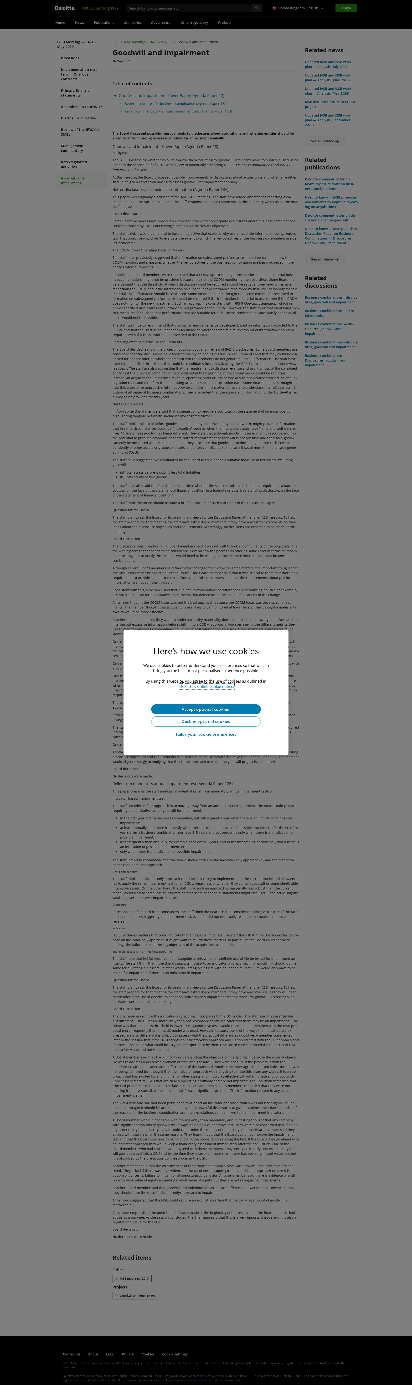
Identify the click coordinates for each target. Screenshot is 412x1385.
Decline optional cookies (206, 721)
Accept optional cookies (206, 709)
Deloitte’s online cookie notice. (206, 686)
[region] (206, 692)
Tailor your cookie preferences (206, 734)
